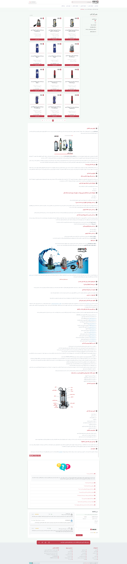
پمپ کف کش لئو (93, 330)
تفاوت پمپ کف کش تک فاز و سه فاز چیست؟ (86, 492)
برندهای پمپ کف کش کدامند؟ (89, 485)
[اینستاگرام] (49, 542)
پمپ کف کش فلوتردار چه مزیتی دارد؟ (88, 498)
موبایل (85, 516)
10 (46, 120)
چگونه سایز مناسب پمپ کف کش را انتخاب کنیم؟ (86, 501)
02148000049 (55, 556)
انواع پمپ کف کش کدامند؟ (89, 482)
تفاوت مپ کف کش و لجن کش (56, 303)
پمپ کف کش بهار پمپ (92, 327)
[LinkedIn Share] (36, 455)
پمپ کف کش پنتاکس (92, 332)
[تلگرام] (42, 542)
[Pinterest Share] (30, 455)
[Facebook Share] (34, 455)
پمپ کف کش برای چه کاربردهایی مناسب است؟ (86, 489)
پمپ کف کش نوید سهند (92, 323)
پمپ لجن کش (88, 303)
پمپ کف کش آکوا (93, 325)
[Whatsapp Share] (40, 455)
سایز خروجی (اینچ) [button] (93, 31)
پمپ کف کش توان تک (92, 318)
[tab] (90, 19)
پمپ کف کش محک (93, 328)
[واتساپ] (45, 542)
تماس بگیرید (72, 39)
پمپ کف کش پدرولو (92, 335)
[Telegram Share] (38, 455)
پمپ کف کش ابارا (93, 337)
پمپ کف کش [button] (94, 19)
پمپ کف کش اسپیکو (92, 320)
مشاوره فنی (60, 451)
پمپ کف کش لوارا (93, 334)
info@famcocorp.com (53, 557)
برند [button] (95, 22)
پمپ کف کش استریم (92, 341)
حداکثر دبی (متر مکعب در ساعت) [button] (91, 29)
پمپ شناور (31, 275)
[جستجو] (72, 2)
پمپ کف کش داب (93, 339)
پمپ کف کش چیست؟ (90, 473)
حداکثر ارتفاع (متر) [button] (93, 27)
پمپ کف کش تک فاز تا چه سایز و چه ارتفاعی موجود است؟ (84, 504)
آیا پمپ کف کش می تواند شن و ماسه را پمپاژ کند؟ (85, 495)
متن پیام (96, 521)
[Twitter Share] (32, 455)
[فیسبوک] (39, 542)
